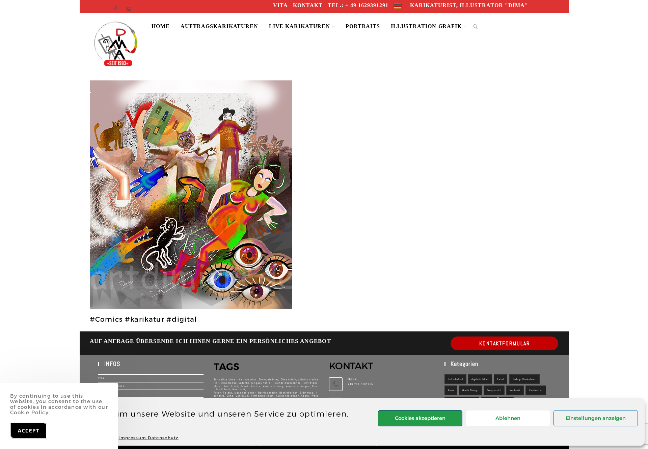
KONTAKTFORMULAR (504, 343)
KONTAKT (308, 5)
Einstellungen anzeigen (596, 418)
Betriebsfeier (267, 392)
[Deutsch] (398, 5)
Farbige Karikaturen (525, 379)
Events (256, 386)
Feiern (227, 392)
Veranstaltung (273, 386)
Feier (451, 390)
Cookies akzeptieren (420, 418)
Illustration (536, 390)
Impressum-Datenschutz (148, 437)
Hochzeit (515, 390)
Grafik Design (470, 390)
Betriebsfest (288, 392)
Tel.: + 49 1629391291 (358, 5)
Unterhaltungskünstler (255, 382)
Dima (230, 395)
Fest (315, 386)
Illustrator (228, 382)
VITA (280, 5)
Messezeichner (245, 392)
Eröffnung (307, 392)
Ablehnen (507, 418)
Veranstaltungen (298, 386)
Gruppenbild (494, 390)
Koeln (305, 395)
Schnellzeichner (225, 379)
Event (245, 386)
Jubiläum (242, 395)
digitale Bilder (480, 379)
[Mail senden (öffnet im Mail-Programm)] (129, 6)
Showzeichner (268, 379)
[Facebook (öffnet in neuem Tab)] (118, 6)
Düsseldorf (288, 379)
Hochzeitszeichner (287, 382)
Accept (28, 430)
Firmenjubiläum (262, 395)
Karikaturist (247, 379)
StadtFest (223, 389)
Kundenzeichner (287, 395)
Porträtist (231, 386)
